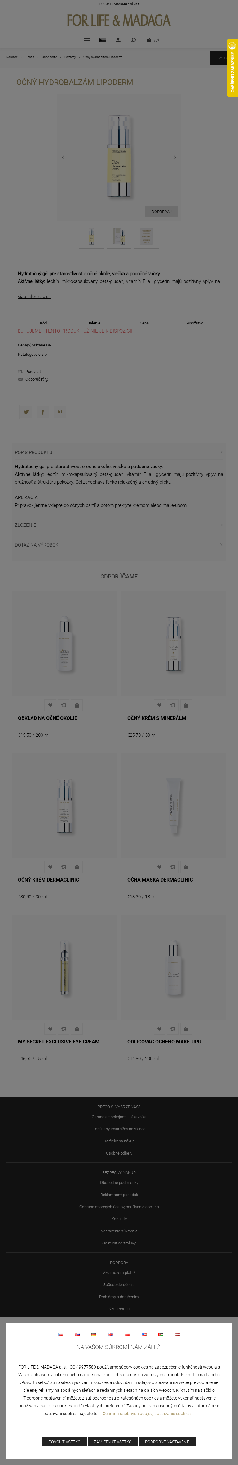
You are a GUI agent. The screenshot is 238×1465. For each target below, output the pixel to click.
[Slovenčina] (77, 1334)
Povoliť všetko (65, 1442)
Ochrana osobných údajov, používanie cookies (147, 1413)
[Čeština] (60, 1334)
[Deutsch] (94, 1334)
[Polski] (127, 1334)
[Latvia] (178, 1334)
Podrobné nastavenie (167, 1442)
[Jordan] (161, 1334)
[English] (111, 1334)
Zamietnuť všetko (113, 1442)
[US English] (144, 1334)
